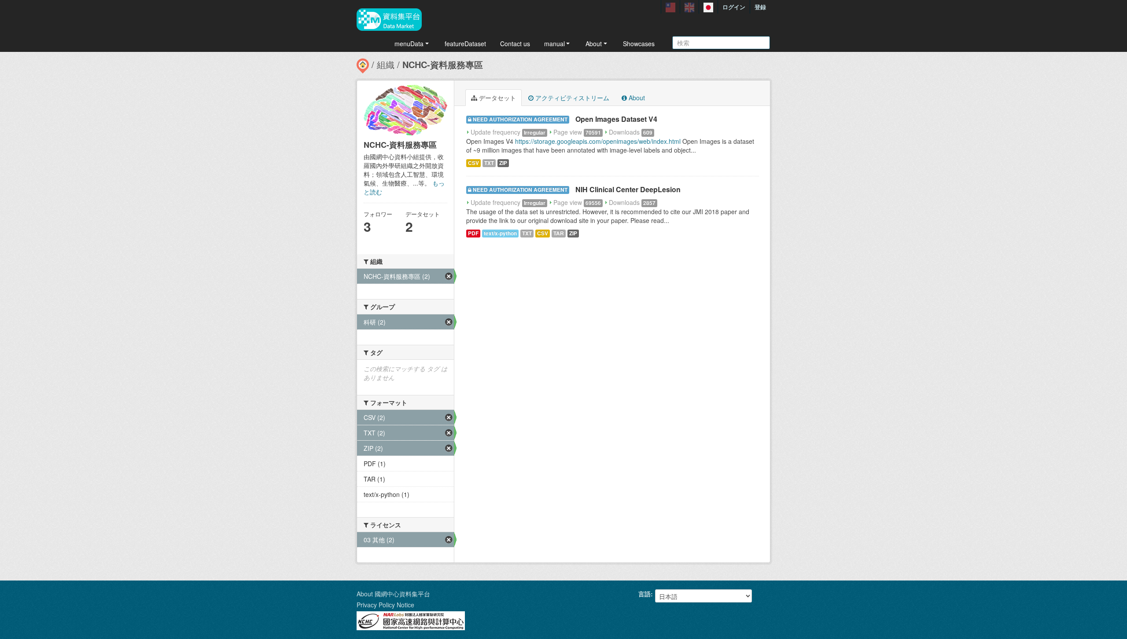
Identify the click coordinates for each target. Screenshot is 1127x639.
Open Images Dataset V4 (616, 119)
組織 (385, 64)
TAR (558, 233)
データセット (496, 97)
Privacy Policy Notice (385, 604)
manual (554, 43)
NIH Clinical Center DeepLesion (628, 189)
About (594, 43)
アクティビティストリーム (571, 97)
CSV (473, 163)
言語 (644, 593)
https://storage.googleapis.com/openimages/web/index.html (598, 141)
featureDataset (465, 43)
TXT (489, 163)
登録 (760, 7)
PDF (473, 233)
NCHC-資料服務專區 (442, 64)
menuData (409, 43)
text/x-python (500, 233)
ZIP (503, 163)
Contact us (515, 43)
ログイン (733, 7)
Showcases (639, 43)
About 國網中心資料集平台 (393, 593)
